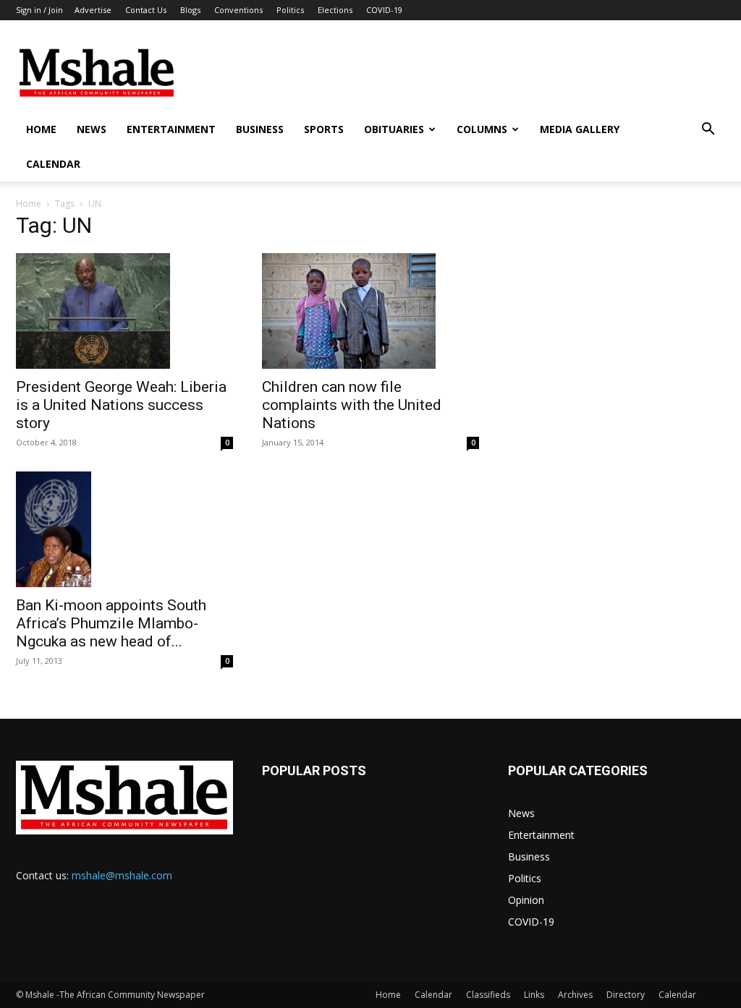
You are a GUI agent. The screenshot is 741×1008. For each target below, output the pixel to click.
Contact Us (145, 9)
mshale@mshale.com (122, 875)
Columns (482, 129)
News (91, 129)
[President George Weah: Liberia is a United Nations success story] (124, 311)
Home (41, 129)
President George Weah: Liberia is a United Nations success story (121, 405)
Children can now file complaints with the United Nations (351, 405)
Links (534, 994)
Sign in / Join (39, 9)
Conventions (238, 9)
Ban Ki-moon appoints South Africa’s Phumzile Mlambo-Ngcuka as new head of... (111, 623)
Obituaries (394, 129)
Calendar (53, 164)
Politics (290, 9)
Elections (335, 9)
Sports (324, 129)
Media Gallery (579, 129)
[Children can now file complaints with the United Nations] (370, 311)
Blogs (190, 9)
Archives (575, 994)
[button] (707, 130)
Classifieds (488, 994)
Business (260, 129)
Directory (625, 994)
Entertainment (171, 129)
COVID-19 (384, 9)
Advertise (93, 9)
